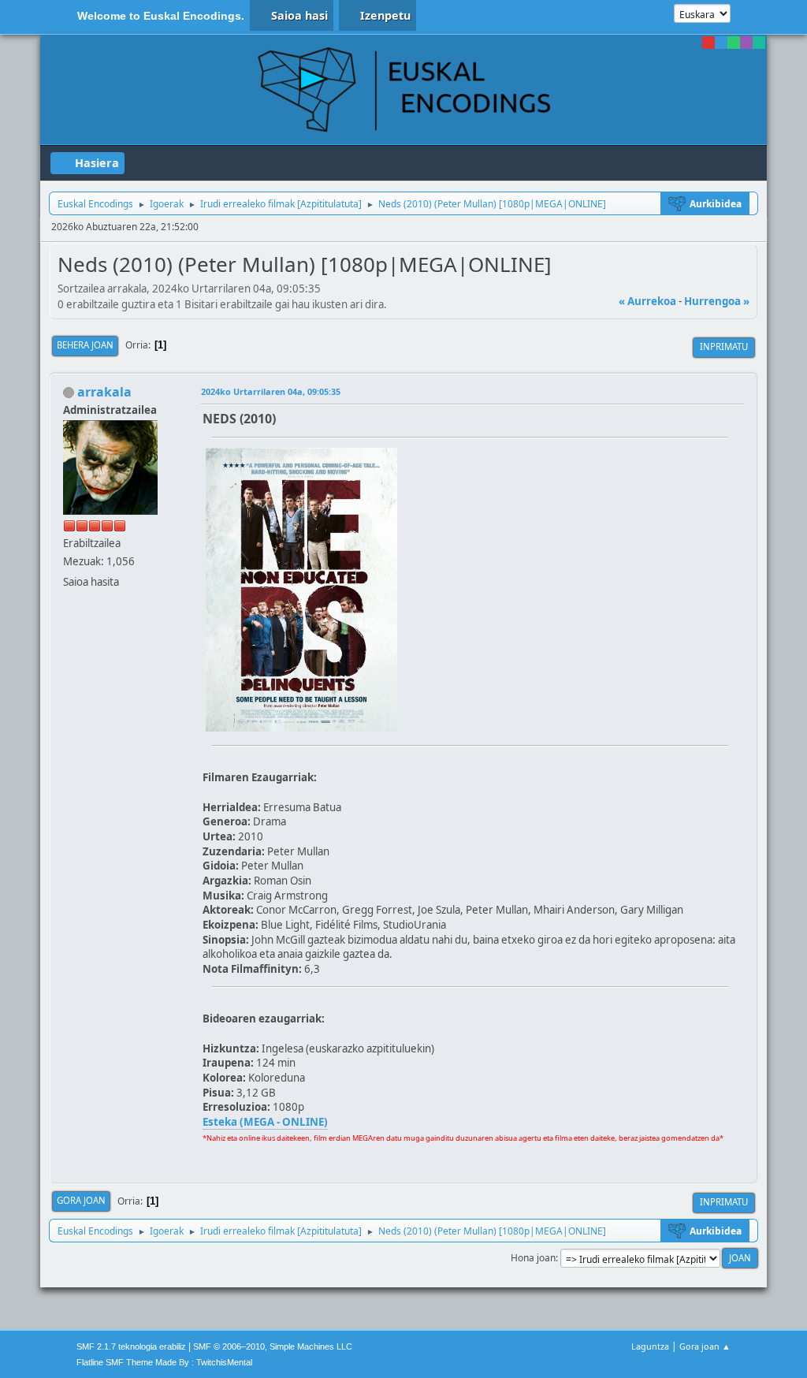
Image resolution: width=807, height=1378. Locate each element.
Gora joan (81, 1200)
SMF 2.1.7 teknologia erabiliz (131, 1346)
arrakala (104, 391)
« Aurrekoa (647, 301)
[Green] (733, 42)
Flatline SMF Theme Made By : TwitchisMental (164, 1362)
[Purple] (746, 42)
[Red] (708, 42)
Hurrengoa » (716, 301)
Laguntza (650, 1346)
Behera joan (85, 345)
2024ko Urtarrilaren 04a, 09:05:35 (270, 391)
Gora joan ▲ (705, 1346)
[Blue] (721, 42)
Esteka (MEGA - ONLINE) (265, 1122)
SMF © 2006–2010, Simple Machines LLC (272, 1346)
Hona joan (533, 1257)
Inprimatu (724, 346)
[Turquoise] (759, 42)
